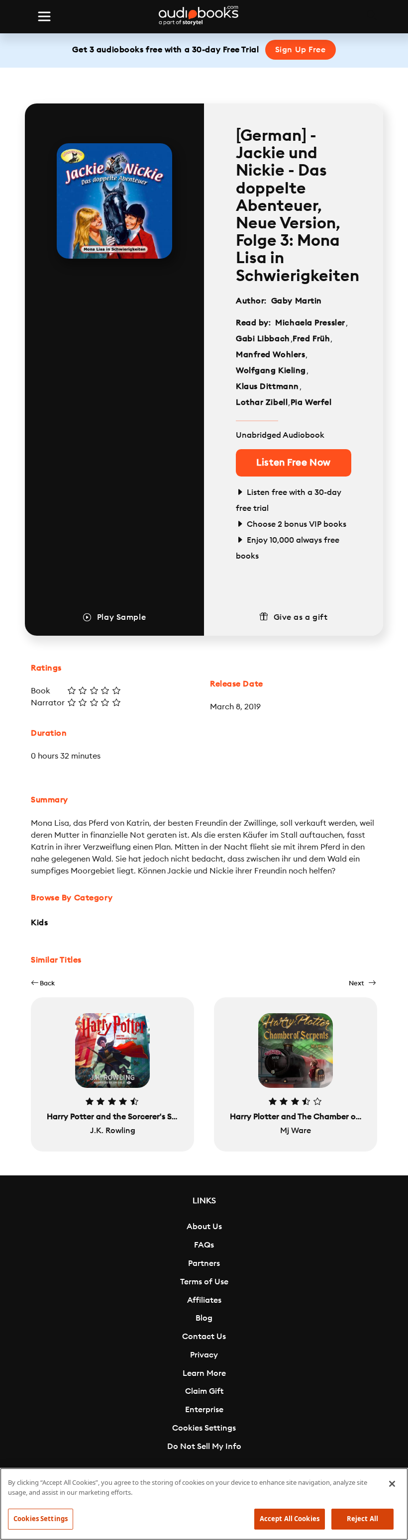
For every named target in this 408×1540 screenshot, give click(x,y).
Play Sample (121, 617)
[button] (43, 983)
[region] (204, 1504)
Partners (204, 1263)
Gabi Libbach (263, 339)
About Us (204, 1227)
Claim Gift (204, 1391)
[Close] (392, 1484)
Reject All (362, 1518)
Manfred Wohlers (270, 355)
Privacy (204, 1355)
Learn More (204, 1373)
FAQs (204, 1245)
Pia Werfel (311, 402)
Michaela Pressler (310, 323)
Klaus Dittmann (267, 386)
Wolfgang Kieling (271, 371)
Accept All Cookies (289, 1518)
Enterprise (204, 1410)
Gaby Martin (296, 301)
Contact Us (204, 1337)
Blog (204, 1318)
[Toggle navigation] (44, 16)
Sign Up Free (300, 50)
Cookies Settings (204, 1428)
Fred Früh (311, 339)
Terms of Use (204, 1282)
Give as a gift (301, 617)
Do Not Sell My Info (204, 1446)
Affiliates (204, 1300)
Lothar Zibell (262, 402)
